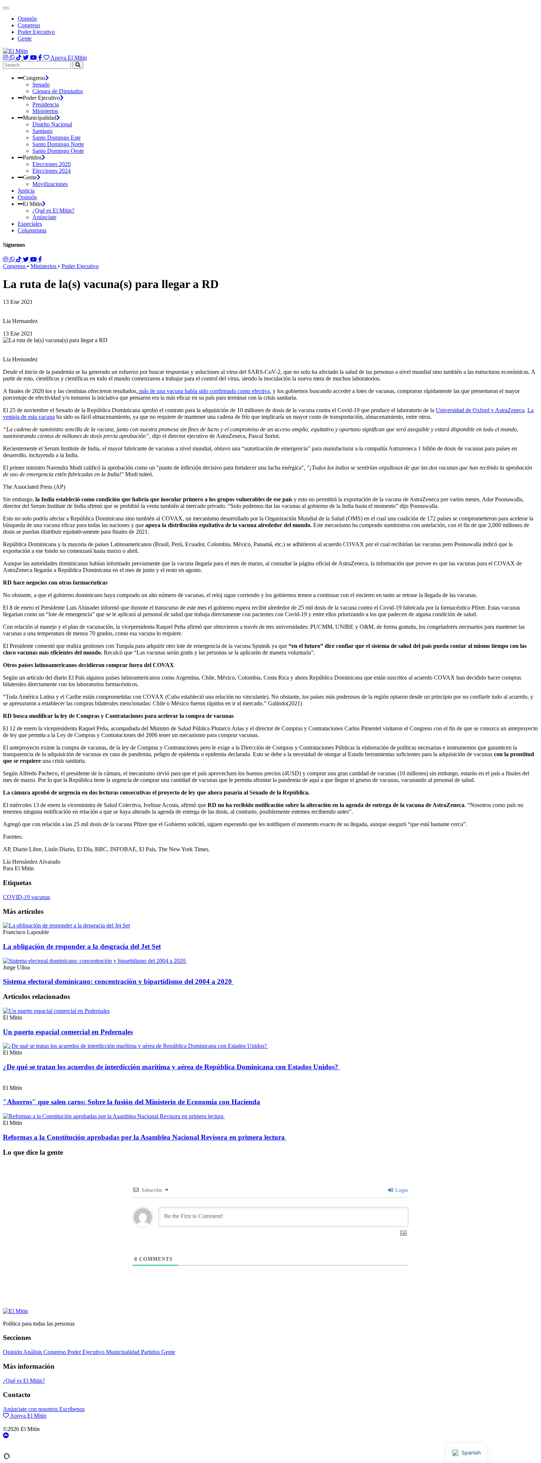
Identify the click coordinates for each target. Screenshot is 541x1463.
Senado (41, 84)
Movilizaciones (50, 184)
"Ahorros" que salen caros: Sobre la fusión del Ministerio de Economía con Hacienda (131, 1102)
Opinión (27, 18)
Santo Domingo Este (56, 137)
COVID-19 (17, 897)
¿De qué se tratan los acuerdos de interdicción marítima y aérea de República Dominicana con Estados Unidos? (171, 1067)
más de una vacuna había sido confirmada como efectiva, (204, 391)
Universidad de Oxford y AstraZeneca (480, 410)
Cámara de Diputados (57, 91)
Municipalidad (123, 1352)
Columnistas (32, 230)
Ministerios (45, 111)
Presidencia (45, 104)
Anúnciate (44, 217)
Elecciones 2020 (51, 164)
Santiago (42, 131)
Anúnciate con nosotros (31, 1409)
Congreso (29, 25)
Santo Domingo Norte (58, 144)
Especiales (30, 224)
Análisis (33, 1352)
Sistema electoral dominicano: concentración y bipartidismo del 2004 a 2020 (118, 981)
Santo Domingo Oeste (58, 151)
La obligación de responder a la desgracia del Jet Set (82, 946)
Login (401, 1190)
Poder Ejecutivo (36, 32)
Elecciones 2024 (51, 171)
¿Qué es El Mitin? (53, 210)
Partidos (151, 1352)
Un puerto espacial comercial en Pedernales (68, 1032)
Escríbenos (72, 1409)
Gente (25, 38)
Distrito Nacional (52, 124)
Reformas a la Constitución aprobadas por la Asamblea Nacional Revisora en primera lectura (145, 1137)
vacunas (40, 897)
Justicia (26, 190)
